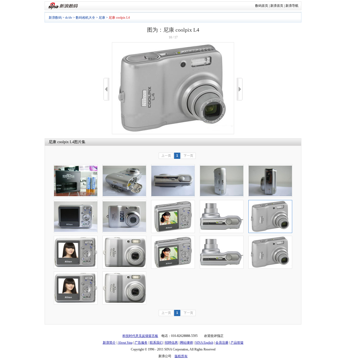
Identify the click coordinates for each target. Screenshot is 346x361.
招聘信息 (171, 342)
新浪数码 (55, 17)
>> (239, 89)
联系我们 (156, 342)
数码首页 (261, 6)
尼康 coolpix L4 (61, 142)
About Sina (125, 342)
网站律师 (186, 342)
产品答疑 (237, 342)
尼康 (102, 17)
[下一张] (239, 89)
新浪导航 (291, 6)
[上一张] (106, 89)
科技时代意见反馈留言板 (140, 336)
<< (106, 89)
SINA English (204, 342)
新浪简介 (109, 342)
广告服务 (141, 342)
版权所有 (181, 356)
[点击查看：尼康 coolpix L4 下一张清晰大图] (173, 133)
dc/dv (68, 17)
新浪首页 (276, 6)
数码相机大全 (85, 17)
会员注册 (221, 342)
